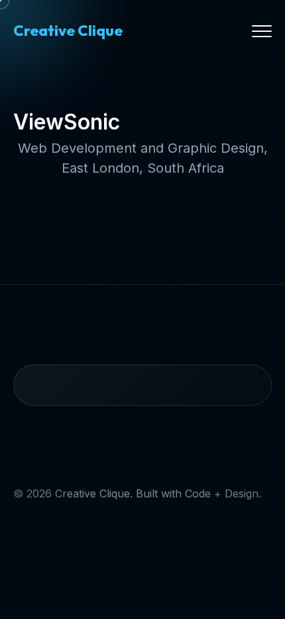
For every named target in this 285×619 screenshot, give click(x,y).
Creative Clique (68, 30)
